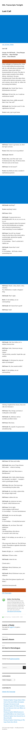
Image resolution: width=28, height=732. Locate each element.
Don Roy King (7, 617)
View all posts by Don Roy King (14, 611)
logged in (12, 627)
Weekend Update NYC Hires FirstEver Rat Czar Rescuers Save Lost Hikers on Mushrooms (14, 708)
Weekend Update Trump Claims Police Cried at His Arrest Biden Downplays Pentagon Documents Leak (14, 702)
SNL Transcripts (6, 593)
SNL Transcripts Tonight (12, 5)
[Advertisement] (14, 29)
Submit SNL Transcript (8, 691)
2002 (21, 617)
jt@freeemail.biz (14, 658)
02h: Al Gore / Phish (8, 44)
